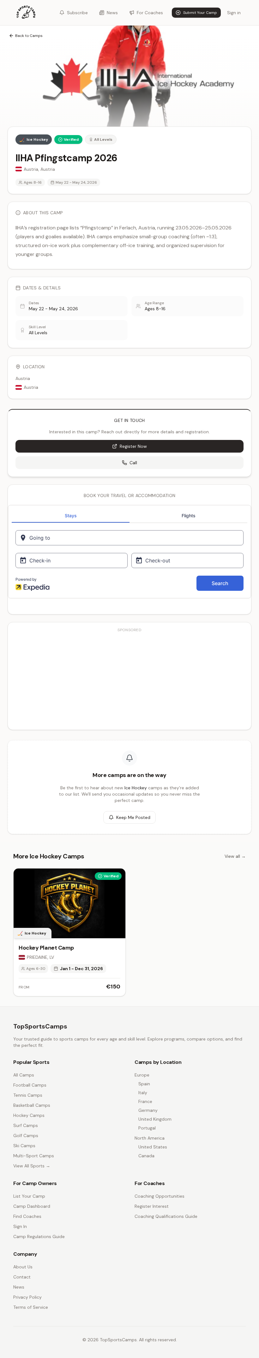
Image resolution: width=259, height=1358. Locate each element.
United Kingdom (155, 1119)
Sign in (234, 12)
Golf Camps (25, 1135)
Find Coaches (27, 1216)
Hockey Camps (29, 1115)
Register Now (133, 446)
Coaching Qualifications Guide (166, 1216)
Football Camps (29, 1085)
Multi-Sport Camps (33, 1156)
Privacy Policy (27, 1297)
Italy (142, 1092)
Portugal (147, 1128)
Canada (146, 1156)
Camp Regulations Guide (39, 1236)
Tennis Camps (27, 1095)
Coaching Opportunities (159, 1196)
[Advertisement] (129, 680)
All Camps (23, 1075)
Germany (148, 1110)
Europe (142, 1075)
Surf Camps (25, 1125)
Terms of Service (30, 1307)
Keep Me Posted (133, 817)
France (145, 1101)
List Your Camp (29, 1196)
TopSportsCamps (40, 1026)
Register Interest (152, 1206)
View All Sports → (31, 1166)
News (112, 12)
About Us (23, 1267)
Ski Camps (24, 1145)
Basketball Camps (31, 1105)
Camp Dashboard (31, 1206)
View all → (235, 856)
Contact (22, 1277)
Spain (144, 1084)
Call (133, 463)
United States (152, 1147)
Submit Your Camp (200, 12)
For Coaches (150, 12)
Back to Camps (29, 35)
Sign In (20, 1226)
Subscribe (77, 12)
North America (150, 1138)
